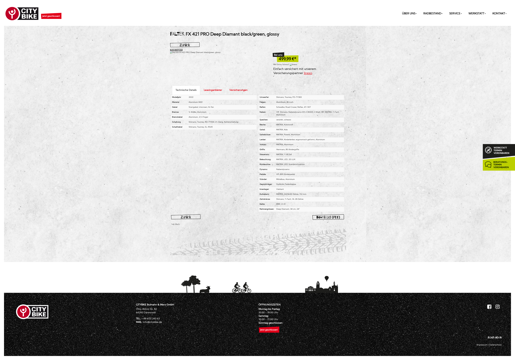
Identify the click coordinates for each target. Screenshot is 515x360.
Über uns (408, 13)
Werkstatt (476, 13)
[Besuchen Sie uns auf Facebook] (489, 307)
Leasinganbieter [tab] (213, 90)
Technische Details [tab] (186, 90)
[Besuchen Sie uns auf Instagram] (497, 307)
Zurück (185, 45)
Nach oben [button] (495, 337)
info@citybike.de (152, 322)
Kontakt (498, 13)
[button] (51, 13)
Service (454, 13)
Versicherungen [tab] (238, 90)
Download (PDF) (328, 217)
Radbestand (432, 13)
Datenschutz (495, 345)
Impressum (482, 345)
